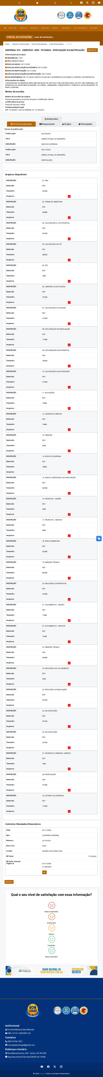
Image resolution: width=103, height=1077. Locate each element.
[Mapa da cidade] (51, 988)
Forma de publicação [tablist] (22, 124)
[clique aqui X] (54, 1066)
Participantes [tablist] (86, 124)
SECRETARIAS (34, 28)
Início (7, 44)
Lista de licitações (56, 44)
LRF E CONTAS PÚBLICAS (80, 28)
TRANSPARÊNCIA (65, 28)
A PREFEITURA (12, 28)
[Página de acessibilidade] (55, 3)
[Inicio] (5, 28)
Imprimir (93, 50)
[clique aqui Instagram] (61, 1066)
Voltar (9, 882)
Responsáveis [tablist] (48, 124)
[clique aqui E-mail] (42, 1066)
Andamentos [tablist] (52, 119)
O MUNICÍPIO (23, 28)
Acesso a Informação (20, 44)
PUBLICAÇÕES (94, 28)
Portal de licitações (39, 44)
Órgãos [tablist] (67, 124)
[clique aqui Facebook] (48, 1066)
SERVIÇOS (55, 28)
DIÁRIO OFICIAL (45, 28)
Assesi (42, 1074)
